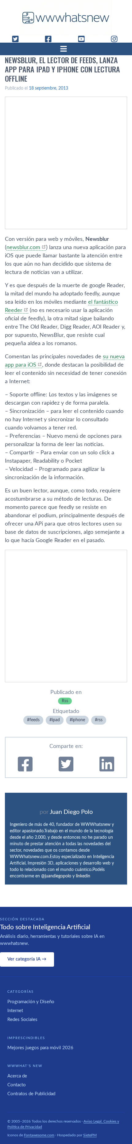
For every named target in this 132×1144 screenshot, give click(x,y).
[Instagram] (117, 39)
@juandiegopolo (56, 876)
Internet (15, 1010)
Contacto (16, 1085)
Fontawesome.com (39, 1135)
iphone (78, 720)
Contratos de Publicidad (31, 1094)
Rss (65, 701)
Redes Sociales (22, 1019)
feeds (34, 720)
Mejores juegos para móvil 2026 (40, 1048)
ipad (56, 720)
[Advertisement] (66, 163)
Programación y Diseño (30, 1002)
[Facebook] (51, 39)
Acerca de (17, 1076)
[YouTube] (84, 39)
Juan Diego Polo (71, 812)
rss (100, 720)
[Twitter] (18, 39)
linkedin (83, 876)
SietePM (90, 1135)
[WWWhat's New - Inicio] (66, 17)
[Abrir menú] (66, 49)
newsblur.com (23, 247)
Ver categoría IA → (26, 959)
